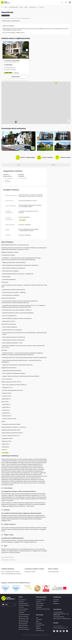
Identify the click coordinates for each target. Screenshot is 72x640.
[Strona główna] (2, 7)
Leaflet (62, 123)
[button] (27, 50)
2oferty (13, 32)
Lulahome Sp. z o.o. (26, 18)
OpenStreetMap (67, 123)
